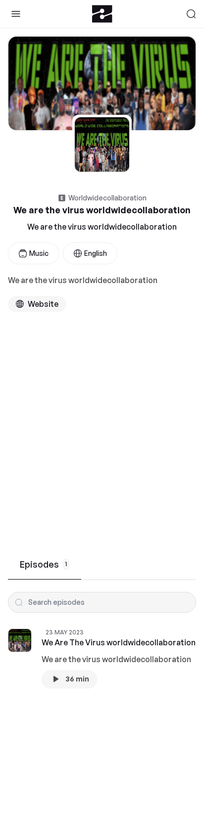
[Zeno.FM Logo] (102, 14)
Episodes (43, 564)
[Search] (191, 14)
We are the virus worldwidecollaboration (102, 227)
